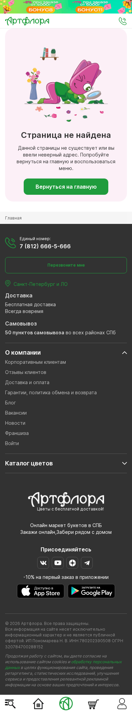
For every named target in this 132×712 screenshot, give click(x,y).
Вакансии (16, 413)
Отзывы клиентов (25, 372)
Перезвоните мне (66, 265)
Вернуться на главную (66, 186)
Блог (10, 402)
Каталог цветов (29, 463)
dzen (72, 563)
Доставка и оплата (27, 382)
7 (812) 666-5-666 (45, 246)
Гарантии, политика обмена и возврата (51, 392)
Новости (15, 423)
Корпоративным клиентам (35, 362)
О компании (23, 352)
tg (87, 563)
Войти (12, 443)
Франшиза (17, 433)
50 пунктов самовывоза (34, 332)
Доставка (18, 295)
